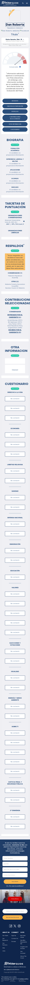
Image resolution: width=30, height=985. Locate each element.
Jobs (3, 951)
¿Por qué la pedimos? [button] (16, 886)
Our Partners (4, 944)
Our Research (5, 939)
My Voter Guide (23, 936)
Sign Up (13, 935)
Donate (13, 941)
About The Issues (23, 957)
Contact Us (14, 938)
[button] (10, 3)
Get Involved (22, 952)
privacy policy (24, 978)
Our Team (5, 935)
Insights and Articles (23, 947)
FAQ (3, 948)
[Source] (15, 370)
